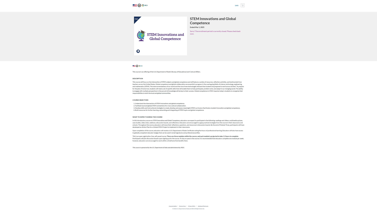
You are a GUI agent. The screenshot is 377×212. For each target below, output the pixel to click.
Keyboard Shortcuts (203, 206)
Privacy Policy (191, 206)
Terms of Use (182, 206)
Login (236, 5)
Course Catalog (173, 206)
